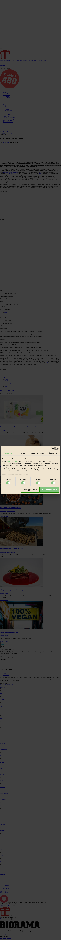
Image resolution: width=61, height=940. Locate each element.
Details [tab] (23, 453)
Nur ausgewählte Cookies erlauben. (30, 489)
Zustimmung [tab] (8, 453)
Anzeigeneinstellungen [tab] (37, 453)
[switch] (23, 483)
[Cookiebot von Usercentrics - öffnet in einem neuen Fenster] (52, 448)
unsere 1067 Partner (12, 461)
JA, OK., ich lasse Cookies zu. (49, 489)
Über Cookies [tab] (53, 453)
